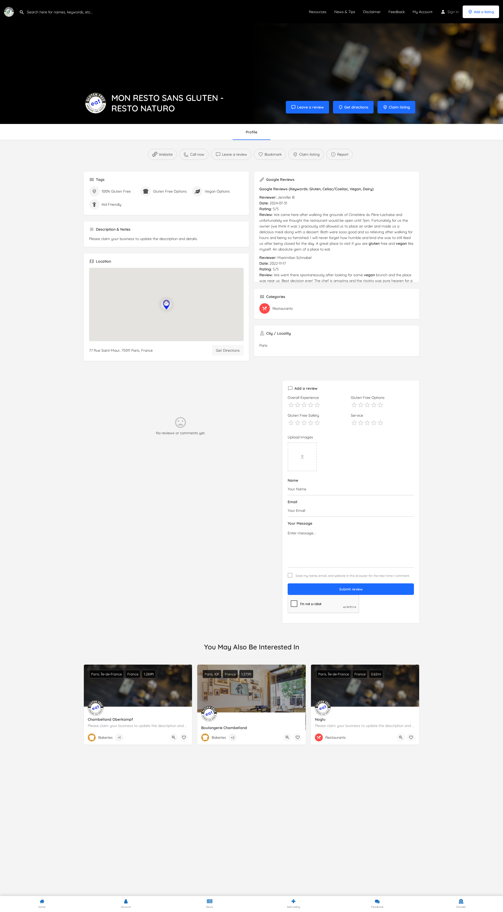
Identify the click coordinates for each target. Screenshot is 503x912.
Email (292, 502)
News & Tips (344, 11)
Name (293, 480)
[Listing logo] (95, 103)
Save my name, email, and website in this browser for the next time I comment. (353, 575)
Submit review (351, 589)
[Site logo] (9, 11)
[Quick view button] (174, 737)
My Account (423, 11)
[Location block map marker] (166, 304)
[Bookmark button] (184, 737)
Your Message (300, 523)
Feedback (397, 11)
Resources (317, 11)
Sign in (453, 11)
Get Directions (228, 350)
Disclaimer (372, 11)
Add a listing (484, 12)
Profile (251, 132)
